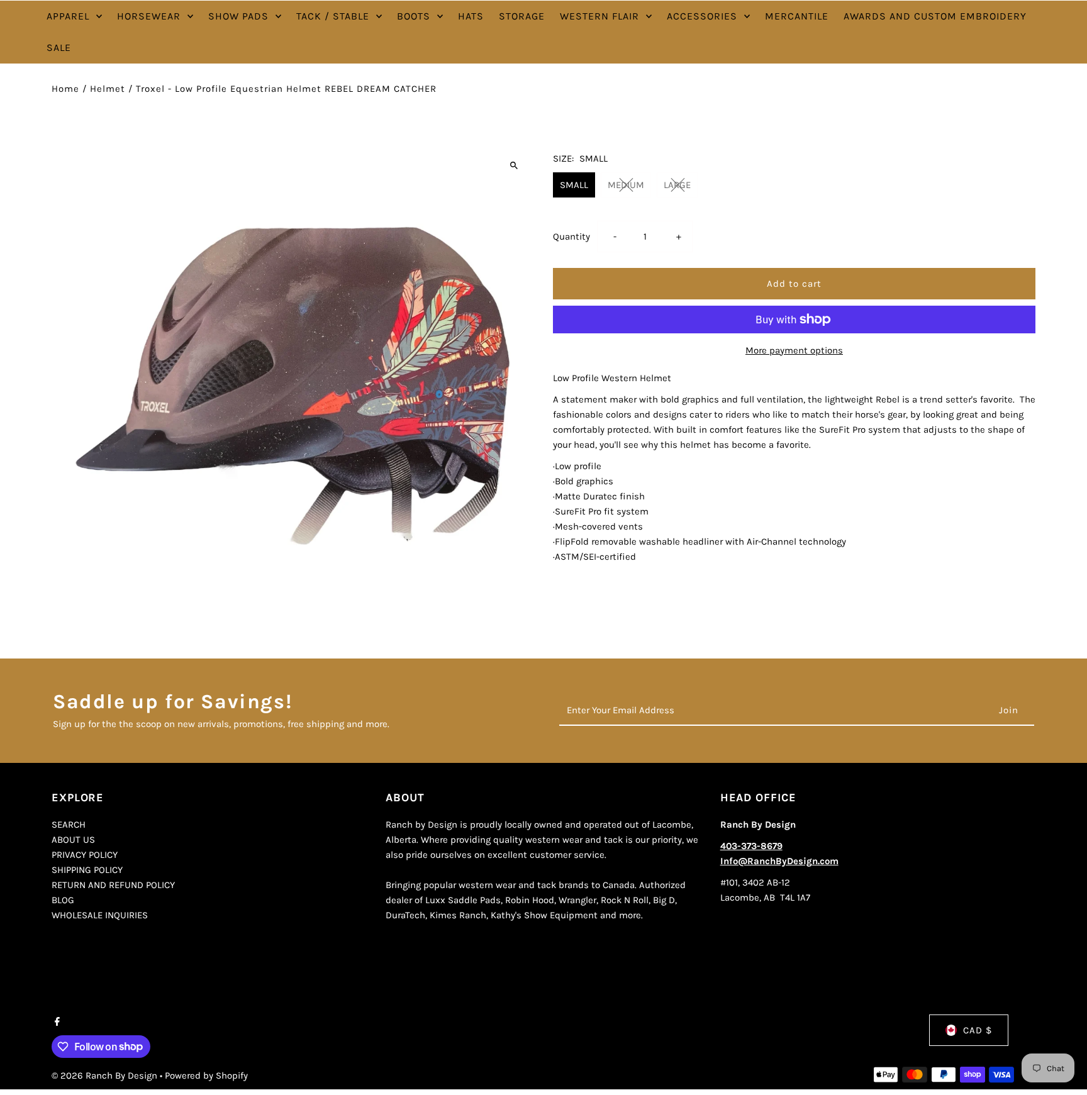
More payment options (794, 350)
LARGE (677, 185)
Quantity (571, 236)
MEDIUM (626, 185)
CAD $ (977, 1030)
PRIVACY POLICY (85, 854)
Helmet (107, 88)
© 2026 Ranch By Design (106, 1075)
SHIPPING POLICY (87, 869)
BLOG (63, 900)
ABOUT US (73, 839)
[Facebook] (56, 1022)
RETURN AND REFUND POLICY (113, 885)
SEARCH (69, 824)
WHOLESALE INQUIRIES (100, 915)
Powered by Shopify (206, 1075)
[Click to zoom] (513, 165)
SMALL (574, 185)
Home (65, 88)
